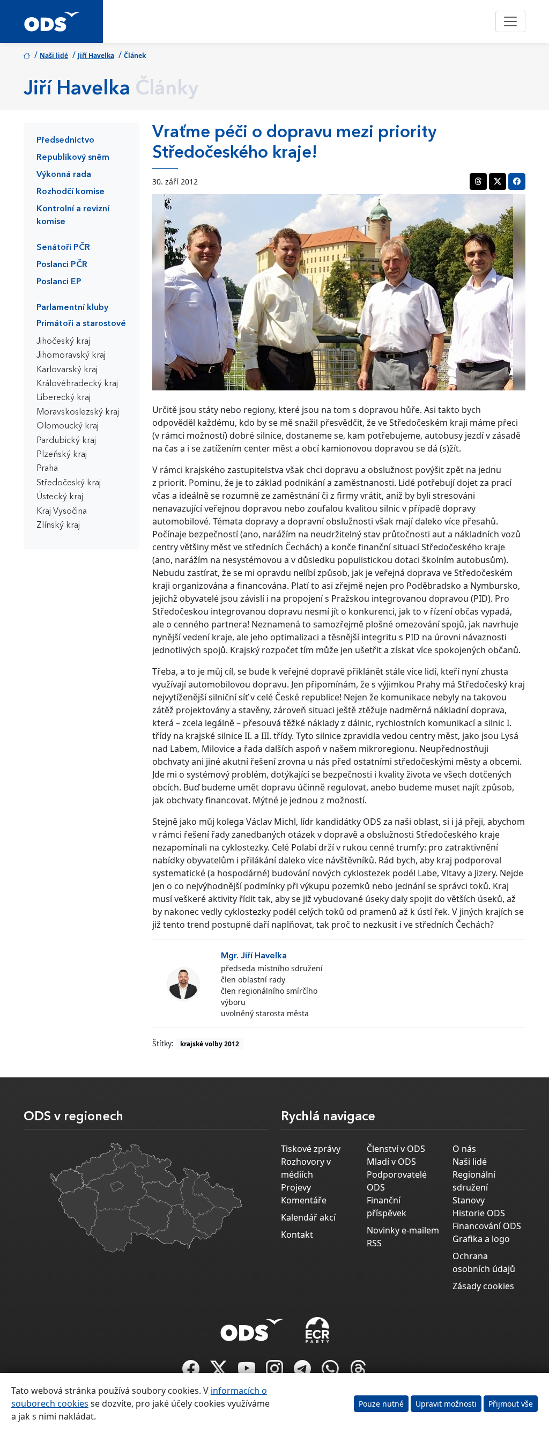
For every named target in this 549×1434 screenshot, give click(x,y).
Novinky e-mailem (403, 1230)
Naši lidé (54, 55)
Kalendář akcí (308, 1217)
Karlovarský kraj (67, 370)
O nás (464, 1149)
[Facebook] (192, 1372)
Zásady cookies (483, 1286)
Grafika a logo (481, 1239)
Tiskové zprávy (310, 1149)
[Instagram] (275, 1372)
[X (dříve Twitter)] (219, 1372)
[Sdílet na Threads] (478, 181)
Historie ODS (478, 1213)
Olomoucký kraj (67, 426)
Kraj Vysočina (61, 511)
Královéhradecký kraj (77, 384)
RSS (374, 1243)
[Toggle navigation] (510, 21)
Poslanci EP (58, 282)
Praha (47, 468)
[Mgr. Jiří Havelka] (183, 983)
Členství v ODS (396, 1149)
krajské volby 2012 (209, 1043)
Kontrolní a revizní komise (72, 215)
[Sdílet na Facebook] (516, 181)
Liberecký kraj (63, 398)
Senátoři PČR (63, 247)
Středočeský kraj (68, 483)
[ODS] (252, 1327)
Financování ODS (486, 1226)
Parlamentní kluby (72, 308)
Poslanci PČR (61, 265)
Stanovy (468, 1200)
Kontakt (297, 1234)
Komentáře (304, 1200)
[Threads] (358, 1372)
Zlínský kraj (58, 525)
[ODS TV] (247, 1372)
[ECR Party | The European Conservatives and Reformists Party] (317, 1330)
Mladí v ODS (391, 1161)
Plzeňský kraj (61, 454)
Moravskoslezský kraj (77, 412)
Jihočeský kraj (63, 341)
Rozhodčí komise (70, 192)
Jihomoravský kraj (71, 355)
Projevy (296, 1187)
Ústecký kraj (59, 497)
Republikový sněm (72, 157)
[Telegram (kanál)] (303, 1372)
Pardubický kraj (66, 441)
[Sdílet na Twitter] (497, 181)
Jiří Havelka (96, 55)
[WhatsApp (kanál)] (331, 1372)
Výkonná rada (63, 175)
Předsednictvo (65, 140)
